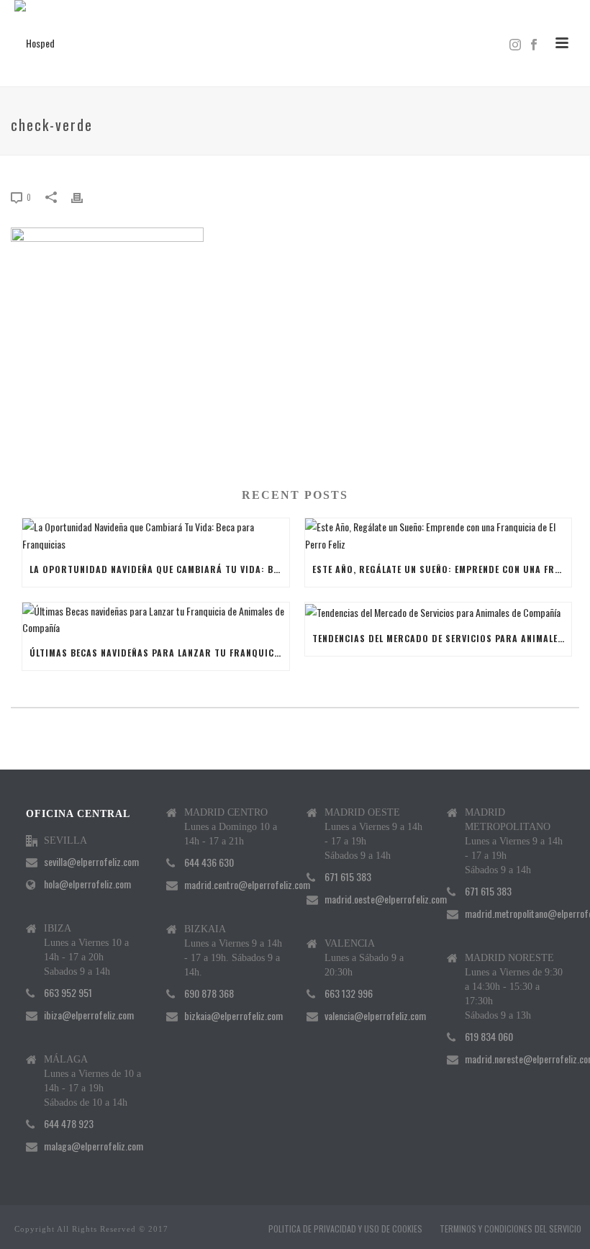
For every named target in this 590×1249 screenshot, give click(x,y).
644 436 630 (209, 862)
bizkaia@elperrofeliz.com (233, 1015)
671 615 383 (347, 876)
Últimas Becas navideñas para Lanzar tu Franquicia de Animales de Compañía (159, 652)
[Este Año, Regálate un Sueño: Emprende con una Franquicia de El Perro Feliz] (438, 534)
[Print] (84, 196)
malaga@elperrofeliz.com (93, 1146)
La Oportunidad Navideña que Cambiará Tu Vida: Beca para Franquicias (159, 569)
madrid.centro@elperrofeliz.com (247, 884)
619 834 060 (489, 1036)
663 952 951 (68, 992)
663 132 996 (348, 993)
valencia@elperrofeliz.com (375, 1015)
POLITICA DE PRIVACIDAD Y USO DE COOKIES (345, 1229)
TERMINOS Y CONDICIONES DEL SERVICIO (510, 1229)
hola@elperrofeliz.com (87, 884)
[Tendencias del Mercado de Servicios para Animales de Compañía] (438, 612)
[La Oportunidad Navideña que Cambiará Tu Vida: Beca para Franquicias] (155, 534)
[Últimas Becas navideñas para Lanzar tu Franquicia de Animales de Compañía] (155, 619)
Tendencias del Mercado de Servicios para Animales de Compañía (442, 638)
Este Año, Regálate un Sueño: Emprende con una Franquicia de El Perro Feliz (442, 569)
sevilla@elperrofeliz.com (91, 861)
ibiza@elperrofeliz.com (89, 1015)
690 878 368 (209, 993)
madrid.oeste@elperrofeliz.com (385, 899)
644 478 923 (69, 1123)
